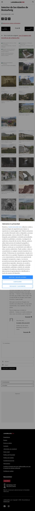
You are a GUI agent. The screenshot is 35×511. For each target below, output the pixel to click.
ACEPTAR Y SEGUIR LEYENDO (17, 277)
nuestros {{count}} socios (15, 227)
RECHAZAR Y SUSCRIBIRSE (17, 286)
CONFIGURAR (17, 281)
